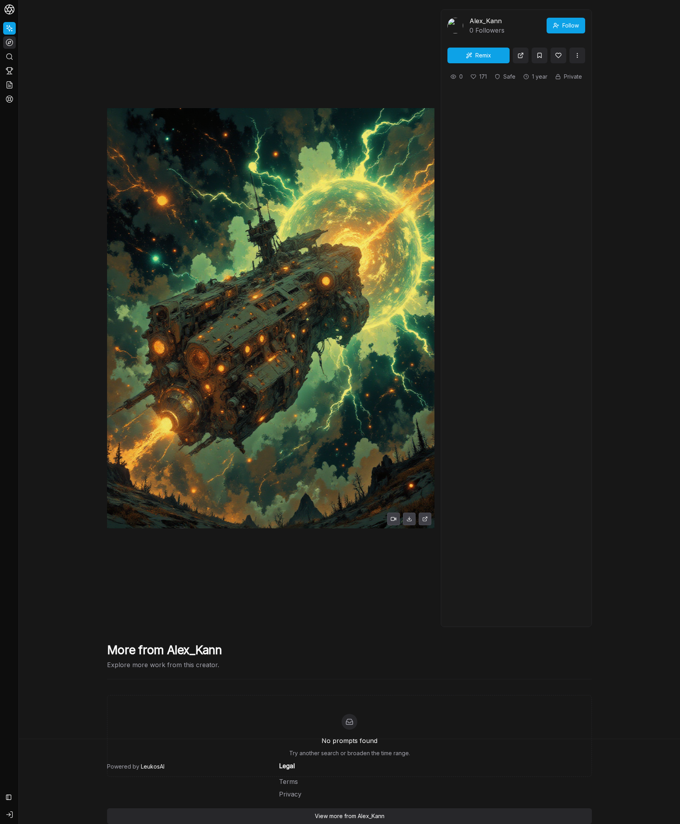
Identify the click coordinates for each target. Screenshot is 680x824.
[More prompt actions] (577, 55)
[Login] (9, 814)
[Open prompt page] (520, 55)
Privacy (290, 794)
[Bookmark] (539, 55)
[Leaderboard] (9, 70)
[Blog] (9, 85)
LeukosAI (152, 766)
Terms (288, 781)
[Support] (9, 99)
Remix (483, 55)
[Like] (558, 55)
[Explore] (9, 42)
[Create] (9, 28)
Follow (570, 25)
